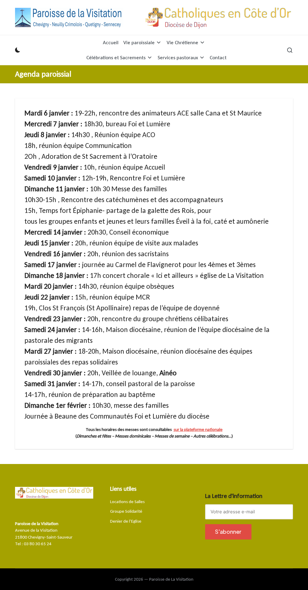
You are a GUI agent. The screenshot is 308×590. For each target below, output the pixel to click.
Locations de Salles (127, 501)
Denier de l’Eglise (125, 521)
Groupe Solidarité (126, 511)
